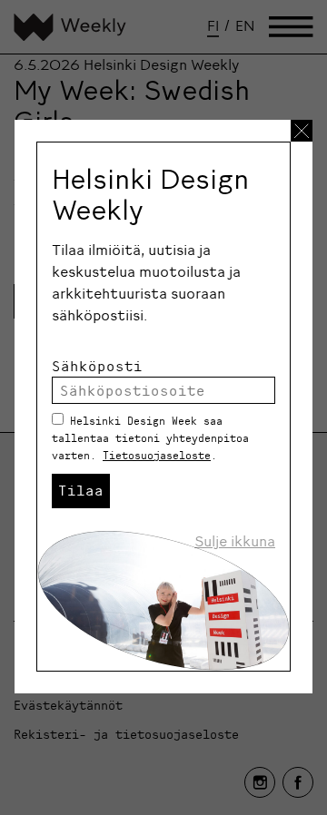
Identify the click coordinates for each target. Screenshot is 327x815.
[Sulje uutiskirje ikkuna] (301, 131)
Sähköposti (97, 366)
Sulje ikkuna (234, 541)
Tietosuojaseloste (157, 455)
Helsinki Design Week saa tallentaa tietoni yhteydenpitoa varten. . (150, 438)
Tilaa (81, 490)
